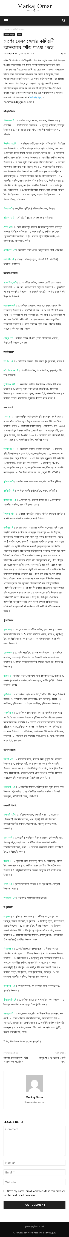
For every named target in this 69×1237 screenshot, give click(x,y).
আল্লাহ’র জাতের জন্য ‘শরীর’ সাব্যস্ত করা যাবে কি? (16, 1059)
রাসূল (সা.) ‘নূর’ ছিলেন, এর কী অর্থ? (52, 1059)
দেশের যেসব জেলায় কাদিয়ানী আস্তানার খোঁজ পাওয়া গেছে (29, 44)
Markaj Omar (10, 53)
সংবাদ (19, 35)
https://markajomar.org (34, 1102)
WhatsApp (36, 97)
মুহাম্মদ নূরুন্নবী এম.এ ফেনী (34, 1226)
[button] (6, 21)
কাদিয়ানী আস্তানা (18, 29)
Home (7, 29)
